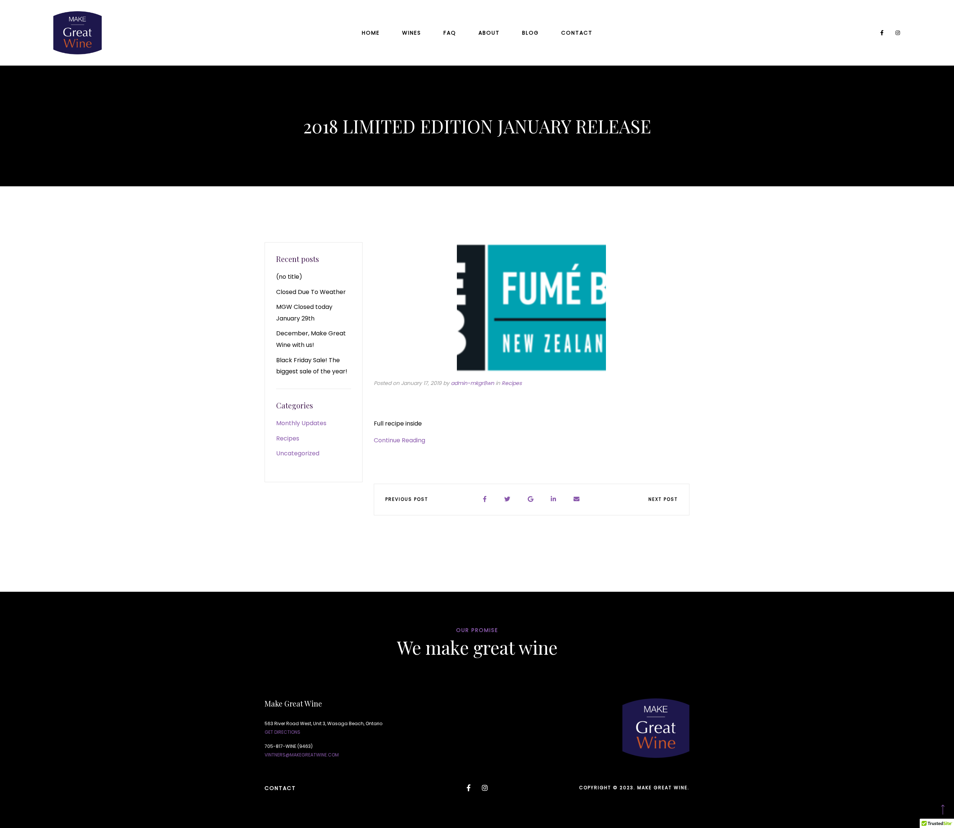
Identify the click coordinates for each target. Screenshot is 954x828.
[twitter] (507, 499)
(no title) (289, 276)
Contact (577, 33)
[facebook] (485, 499)
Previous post (406, 499)
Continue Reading (399, 440)
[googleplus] (530, 499)
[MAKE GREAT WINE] (77, 32)
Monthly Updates (301, 423)
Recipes (512, 383)
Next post (663, 499)
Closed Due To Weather (311, 292)
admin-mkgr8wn (472, 383)
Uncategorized (297, 453)
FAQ (449, 33)
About (489, 33)
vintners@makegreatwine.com (302, 755)
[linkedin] (553, 499)
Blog (530, 33)
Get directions (282, 732)
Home (371, 33)
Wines (411, 33)
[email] (577, 499)
